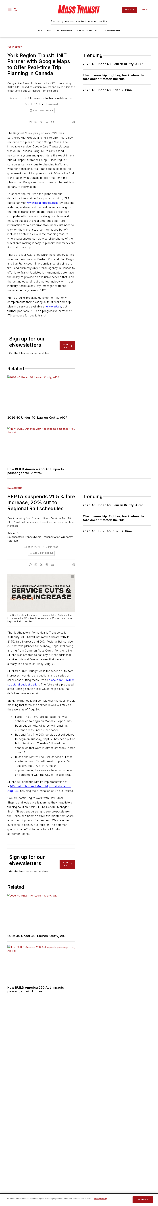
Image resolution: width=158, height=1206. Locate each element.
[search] (15, 9)
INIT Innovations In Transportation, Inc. (48, 98)
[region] (79, 1199)
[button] (9, 9)
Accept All (143, 1199)
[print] (73, 122)
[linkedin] (35, 122)
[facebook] (30, 122)
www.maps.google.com (42, 202)
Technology (64, 30)
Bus (40, 30)
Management (112, 30)
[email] (52, 122)
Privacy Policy (100, 1198)
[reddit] (46, 122)
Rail (49, 30)
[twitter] (41, 122)
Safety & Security (88, 30)
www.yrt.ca (53, 306)
